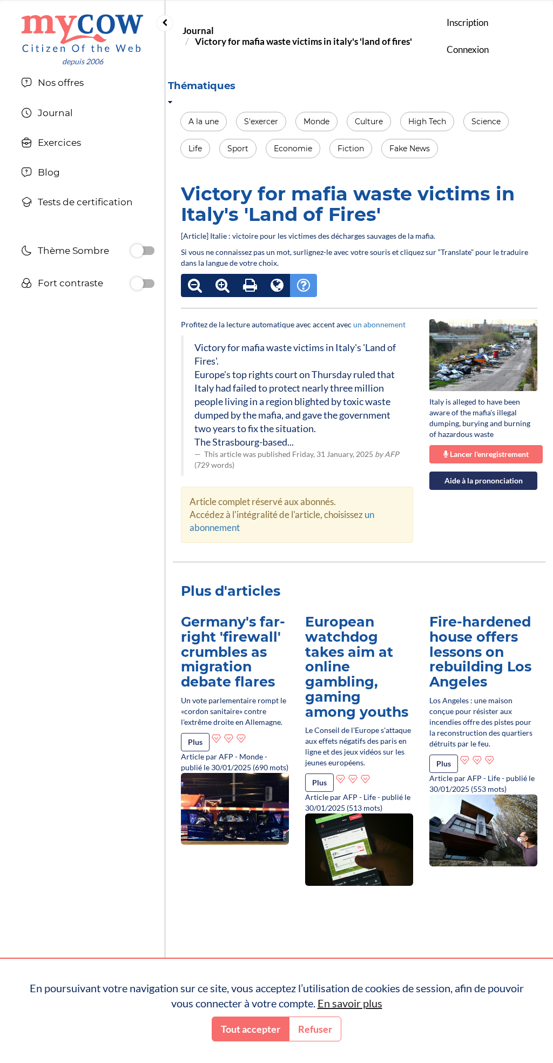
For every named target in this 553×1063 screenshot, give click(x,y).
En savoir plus (350, 1003)
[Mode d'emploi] (303, 285)
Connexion (468, 49)
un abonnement (379, 324)
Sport (237, 148)
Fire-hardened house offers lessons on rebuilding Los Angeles (480, 652)
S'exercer (261, 121)
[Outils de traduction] (277, 285)
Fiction (351, 148)
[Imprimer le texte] (250, 285)
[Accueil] (82, 33)
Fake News (409, 148)
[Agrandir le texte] (222, 285)
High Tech (427, 121)
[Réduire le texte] (195, 285)
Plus (195, 741)
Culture (369, 121)
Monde (316, 121)
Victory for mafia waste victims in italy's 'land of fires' (303, 41)
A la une (203, 121)
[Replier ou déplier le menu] (165, 23)
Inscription (467, 22)
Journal (198, 30)
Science (486, 121)
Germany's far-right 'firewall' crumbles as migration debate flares (233, 652)
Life (195, 148)
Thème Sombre (73, 250)
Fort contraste (70, 283)
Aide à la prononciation (483, 480)
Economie (293, 148)
